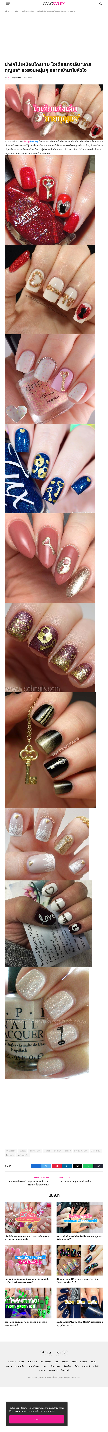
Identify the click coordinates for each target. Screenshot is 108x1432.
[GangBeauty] (54, 3)
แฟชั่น (74, 1361)
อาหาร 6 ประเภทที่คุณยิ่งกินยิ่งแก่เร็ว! (75, 1181)
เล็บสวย (47, 1151)
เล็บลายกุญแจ (35, 1151)
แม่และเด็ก (32, 1361)
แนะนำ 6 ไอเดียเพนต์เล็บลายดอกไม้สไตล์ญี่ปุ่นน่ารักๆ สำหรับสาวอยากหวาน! (27, 1281)
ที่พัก (77, 1366)
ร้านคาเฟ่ (86, 1366)
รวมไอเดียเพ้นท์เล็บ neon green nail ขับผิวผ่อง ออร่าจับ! (26, 1324)
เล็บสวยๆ (57, 1151)
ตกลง (36, 1419)
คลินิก (21, 1361)
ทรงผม (65, 1361)
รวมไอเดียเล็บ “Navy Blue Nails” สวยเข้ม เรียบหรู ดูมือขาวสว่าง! (80, 1324)
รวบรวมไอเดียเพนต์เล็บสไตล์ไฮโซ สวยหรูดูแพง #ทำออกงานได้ (79, 1238)
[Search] (100, 4)
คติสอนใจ (53, 1370)
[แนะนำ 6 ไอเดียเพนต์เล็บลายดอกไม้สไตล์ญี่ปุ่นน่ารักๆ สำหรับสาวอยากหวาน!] (28, 1260)
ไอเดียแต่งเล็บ (23, 1155)
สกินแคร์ (12, 1361)
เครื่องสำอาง (45, 1361)
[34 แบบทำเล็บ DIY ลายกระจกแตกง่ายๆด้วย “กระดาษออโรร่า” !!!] (80, 1260)
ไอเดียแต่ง (10, 1155)
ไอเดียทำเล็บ (95, 1151)
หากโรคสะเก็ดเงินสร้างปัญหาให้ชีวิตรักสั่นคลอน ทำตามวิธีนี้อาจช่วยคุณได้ (29, 1183)
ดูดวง (45, 1366)
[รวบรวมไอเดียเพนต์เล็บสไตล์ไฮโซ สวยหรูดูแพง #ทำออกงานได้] (80, 1217)
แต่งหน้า (83, 1361)
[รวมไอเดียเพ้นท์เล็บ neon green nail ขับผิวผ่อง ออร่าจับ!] (28, 1303)
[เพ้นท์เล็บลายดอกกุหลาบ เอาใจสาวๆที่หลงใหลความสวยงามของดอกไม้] (28, 1217)
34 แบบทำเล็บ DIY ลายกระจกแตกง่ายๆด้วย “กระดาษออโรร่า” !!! (78, 1281)
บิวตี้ (56, 1361)
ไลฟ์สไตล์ (65, 1370)
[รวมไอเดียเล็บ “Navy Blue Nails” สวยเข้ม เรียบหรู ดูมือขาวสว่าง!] (80, 1303)
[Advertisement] (54, 37)
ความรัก (42, 1370)
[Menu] (8, 4)
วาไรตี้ (96, 1366)
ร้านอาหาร (55, 1366)
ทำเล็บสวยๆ (10, 1151)
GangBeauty (16, 77)
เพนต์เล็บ (22, 1151)
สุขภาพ (9, 1366)
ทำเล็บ (93, 1361)
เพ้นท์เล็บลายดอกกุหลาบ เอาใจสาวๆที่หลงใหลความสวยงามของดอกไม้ (27, 1238)
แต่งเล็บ (68, 1151)
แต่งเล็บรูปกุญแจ (80, 1151)
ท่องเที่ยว (67, 1366)
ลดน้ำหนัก (19, 1366)
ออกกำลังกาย (33, 1366)
